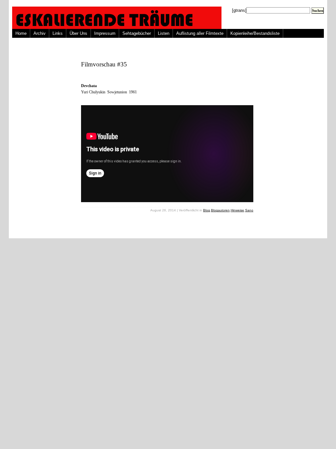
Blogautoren (220, 210)
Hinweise (237, 210)
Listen (163, 33)
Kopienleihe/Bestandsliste (255, 33)
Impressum (105, 33)
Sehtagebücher (136, 33)
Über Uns (78, 33)
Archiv (39, 33)
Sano (249, 210)
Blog (206, 210)
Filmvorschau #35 (104, 64)
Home (21, 33)
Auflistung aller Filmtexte (199, 33)
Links (57, 33)
